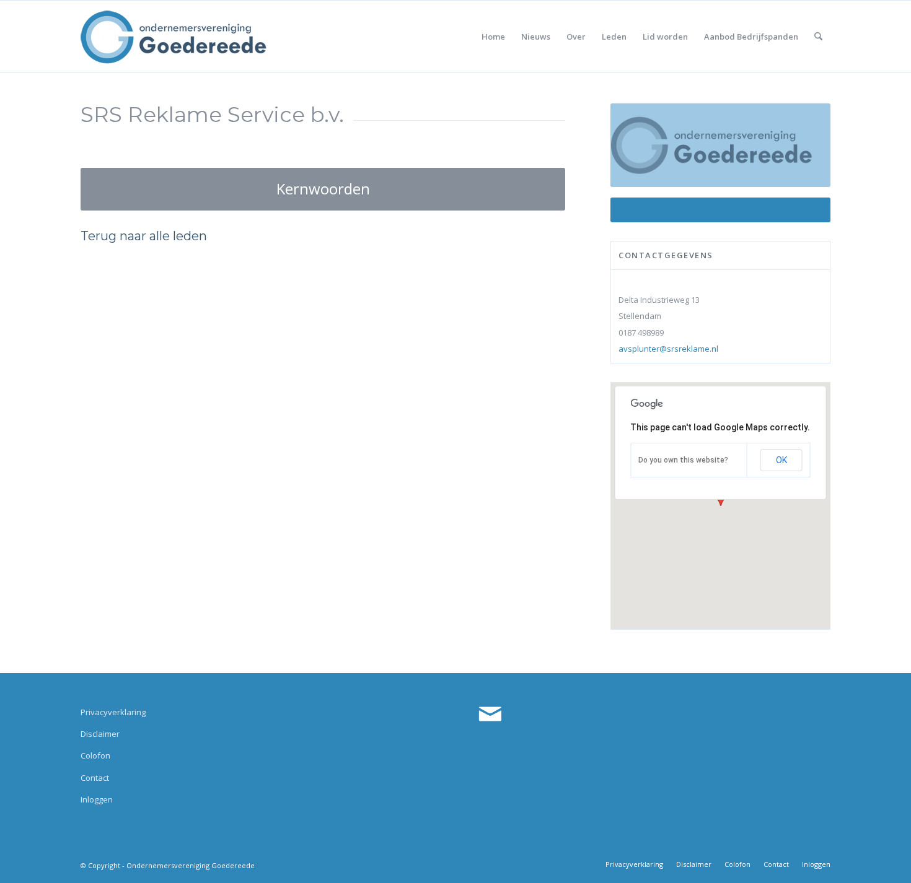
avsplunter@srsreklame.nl (668, 348)
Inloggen (97, 799)
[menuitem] (493, 36)
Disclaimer (100, 733)
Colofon (95, 755)
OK (781, 460)
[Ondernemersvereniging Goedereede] (173, 36)
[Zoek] (818, 36)
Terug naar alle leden (144, 235)
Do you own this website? (683, 460)
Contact (95, 777)
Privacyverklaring (113, 712)
